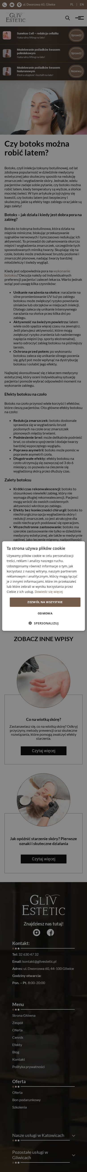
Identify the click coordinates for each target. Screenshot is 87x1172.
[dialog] (43, 586)
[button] (44, 623)
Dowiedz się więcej (49, 592)
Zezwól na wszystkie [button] (45, 602)
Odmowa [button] (45, 613)
